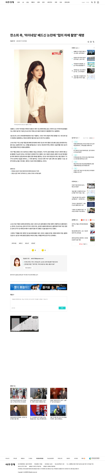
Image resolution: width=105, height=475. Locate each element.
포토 (61, 2)
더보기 (79, 244)
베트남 (93, 220)
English (83, 2)
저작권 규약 (60, 458)
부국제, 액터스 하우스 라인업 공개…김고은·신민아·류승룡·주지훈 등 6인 (41, 262)
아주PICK (74, 181)
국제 (56, 2)
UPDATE (91, 138)
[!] (94, 47)
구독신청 (15, 458)
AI (23, 2)
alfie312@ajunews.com (37, 258)
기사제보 (30, 458)
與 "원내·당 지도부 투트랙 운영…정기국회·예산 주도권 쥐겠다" (84, 151)
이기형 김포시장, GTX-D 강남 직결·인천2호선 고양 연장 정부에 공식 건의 (84, 158)
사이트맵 (76, 458)
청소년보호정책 (50, 458)
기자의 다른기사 (28, 268)
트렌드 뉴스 (75, 48)
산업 (27, 2)
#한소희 (27, 243)
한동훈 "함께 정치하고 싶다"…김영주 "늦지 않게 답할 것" (58, 401)
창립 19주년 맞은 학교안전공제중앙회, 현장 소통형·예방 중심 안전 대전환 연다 (84, 164)
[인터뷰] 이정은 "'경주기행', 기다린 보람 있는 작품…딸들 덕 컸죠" (39, 264)
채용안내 (22, 458)
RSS (83, 458)
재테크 (33, 2)
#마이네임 (14, 243)
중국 (19, 2)
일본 (88, 220)
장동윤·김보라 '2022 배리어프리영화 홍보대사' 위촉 (25, 171)
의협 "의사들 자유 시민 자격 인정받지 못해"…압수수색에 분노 (58, 418)
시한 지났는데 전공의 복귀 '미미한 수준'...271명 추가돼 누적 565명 (18, 401)
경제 (38, 2)
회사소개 (7, 458)
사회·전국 (49, 2)
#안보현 (33, 243)
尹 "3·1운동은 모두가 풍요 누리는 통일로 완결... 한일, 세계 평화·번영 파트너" (38, 418)
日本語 (87, 2)
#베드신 (21, 243)
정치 (43, 2)
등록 (62, 308)
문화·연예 (67, 2)
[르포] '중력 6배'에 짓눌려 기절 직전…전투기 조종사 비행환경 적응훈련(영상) (38, 401)
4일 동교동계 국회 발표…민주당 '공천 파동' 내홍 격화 (18, 418)
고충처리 (68, 458)
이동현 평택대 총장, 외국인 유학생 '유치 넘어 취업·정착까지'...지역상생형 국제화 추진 (84, 144)
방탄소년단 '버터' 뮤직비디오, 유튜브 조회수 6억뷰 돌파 (26, 173)
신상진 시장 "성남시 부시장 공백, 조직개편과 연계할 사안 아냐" (84, 171)
